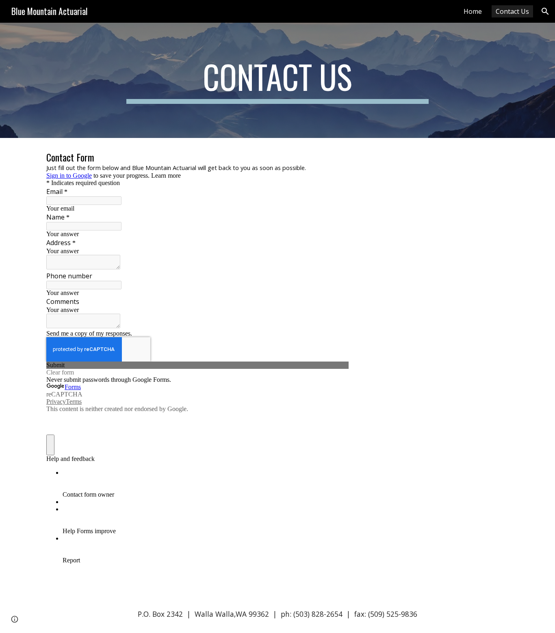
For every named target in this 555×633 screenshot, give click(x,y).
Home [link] (473, 11)
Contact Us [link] (512, 11)
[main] (277, 80)
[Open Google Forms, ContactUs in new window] (336, 158)
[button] (545, 11)
